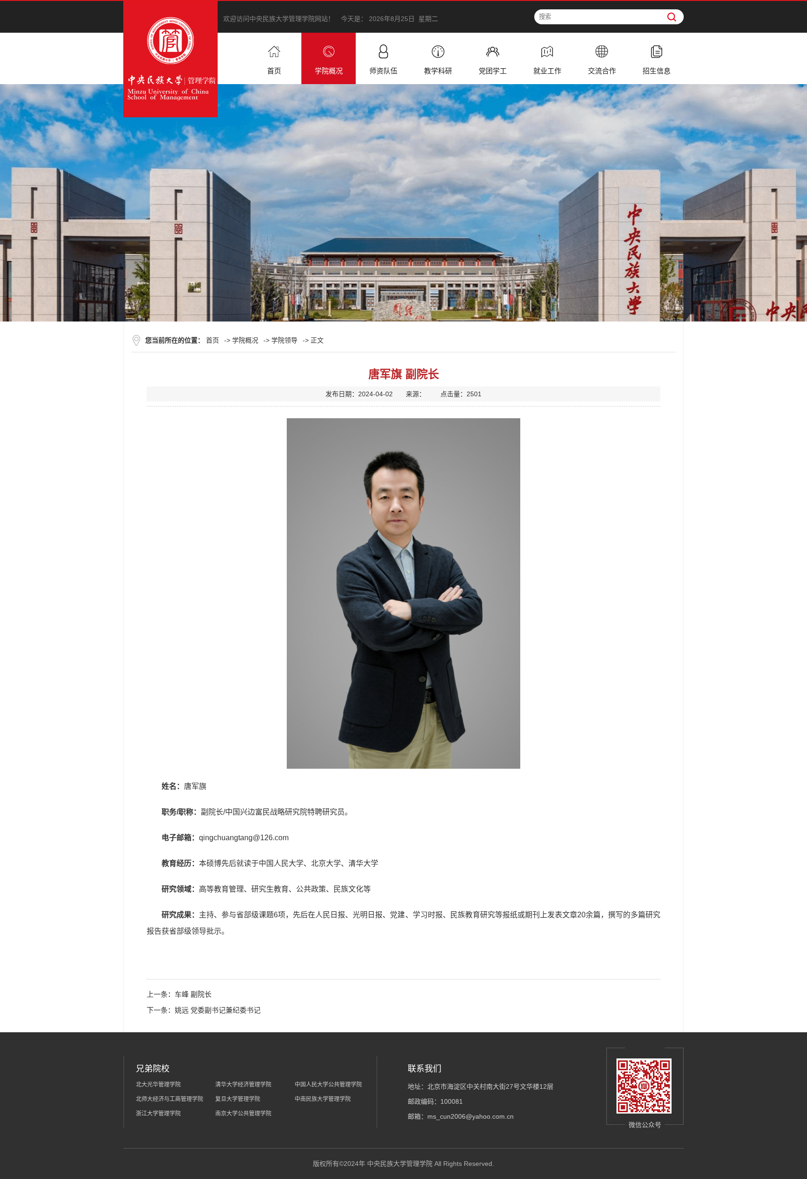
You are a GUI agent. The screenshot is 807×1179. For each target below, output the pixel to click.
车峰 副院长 (193, 994)
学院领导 (284, 340)
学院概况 (245, 340)
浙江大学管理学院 (158, 1113)
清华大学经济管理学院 (243, 1084)
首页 (212, 340)
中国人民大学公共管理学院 (328, 1084)
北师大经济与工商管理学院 (169, 1099)
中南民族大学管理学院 (323, 1099)
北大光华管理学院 (158, 1084)
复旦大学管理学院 (237, 1099)
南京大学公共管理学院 (243, 1113)
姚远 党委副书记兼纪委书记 (218, 1010)
